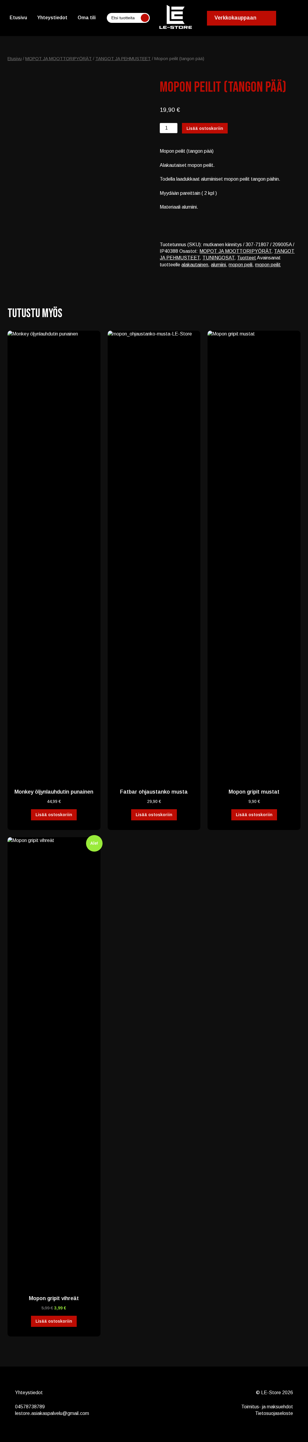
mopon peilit (268, 264)
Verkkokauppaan (235, 18)
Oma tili (87, 17)
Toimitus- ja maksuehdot (267, 1406)
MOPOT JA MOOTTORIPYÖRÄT (58, 58)
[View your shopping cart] (295, 18)
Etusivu (18, 17)
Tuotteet (246, 257)
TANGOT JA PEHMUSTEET (123, 58)
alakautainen (194, 264)
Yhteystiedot (52, 17)
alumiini (218, 264)
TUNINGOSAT (218, 257)
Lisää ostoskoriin (204, 128)
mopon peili (240, 264)
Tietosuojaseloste (274, 1413)
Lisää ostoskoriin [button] (53, 814)
